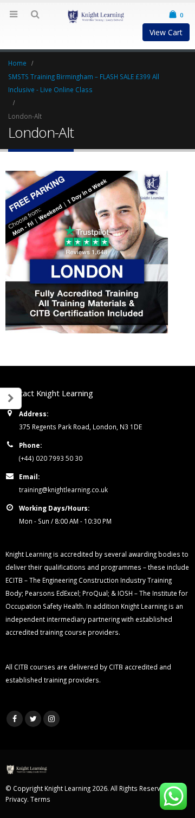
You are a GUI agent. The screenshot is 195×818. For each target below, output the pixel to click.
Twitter (33, 719)
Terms (40, 799)
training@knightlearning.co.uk (63, 489)
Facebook (14, 719)
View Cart (166, 32)
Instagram (51, 719)
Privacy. (17, 799)
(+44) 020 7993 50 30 (50, 458)
